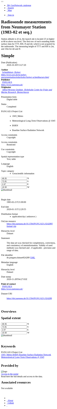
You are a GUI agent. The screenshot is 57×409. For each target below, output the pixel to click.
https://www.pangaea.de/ (12, 85)
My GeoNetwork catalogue (19, 5)
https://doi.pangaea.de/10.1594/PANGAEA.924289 (29, 298)
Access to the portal (9, 374)
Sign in (10, 15)
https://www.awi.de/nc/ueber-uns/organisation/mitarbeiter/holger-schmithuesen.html (25, 76)
